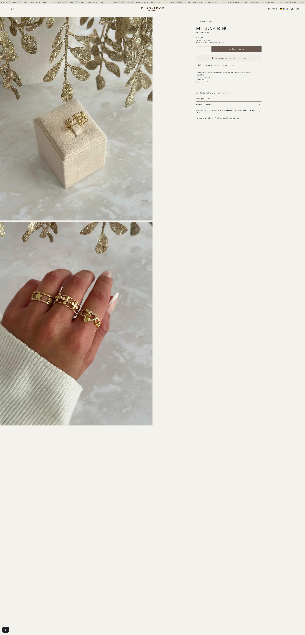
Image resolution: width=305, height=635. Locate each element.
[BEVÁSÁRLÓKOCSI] (297, 9)
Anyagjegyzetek (203, 98)
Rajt (197, 21)
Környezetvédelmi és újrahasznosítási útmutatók (217, 118)
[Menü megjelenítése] (7, 9)
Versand (199, 42)
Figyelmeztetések (203, 104)
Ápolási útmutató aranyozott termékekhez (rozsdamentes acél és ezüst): (225, 111)
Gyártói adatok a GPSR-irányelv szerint (213, 93)
